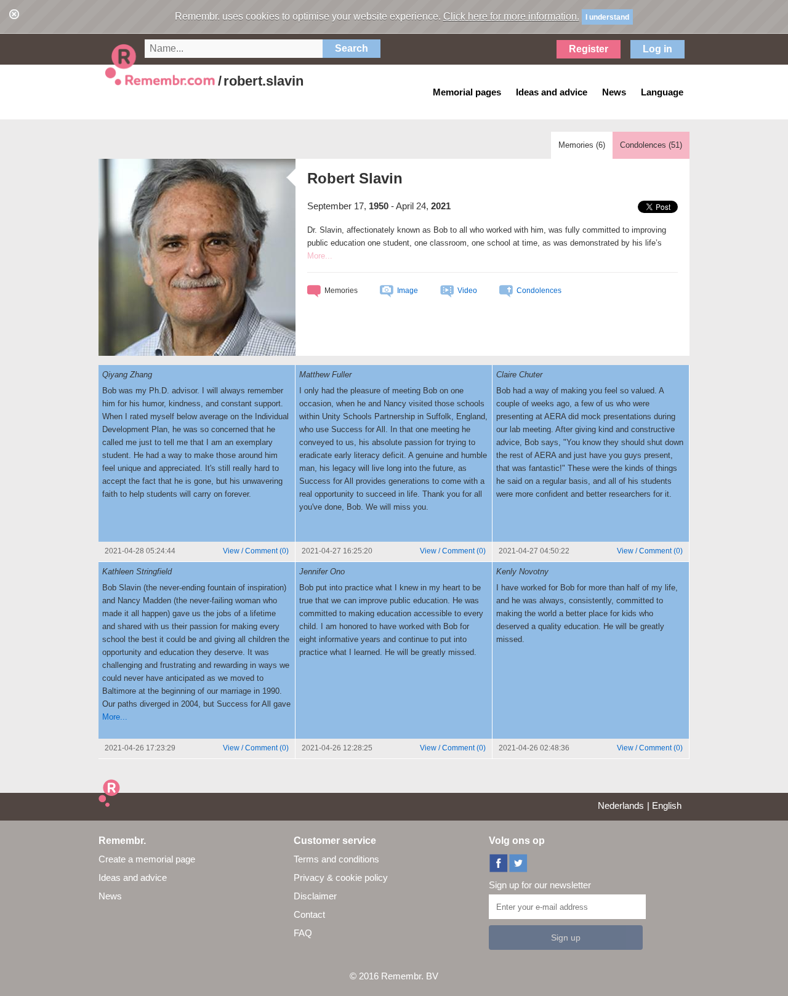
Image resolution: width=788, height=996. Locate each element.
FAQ (303, 933)
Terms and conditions (336, 859)
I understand (607, 17)
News (110, 896)
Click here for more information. (511, 16)
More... (114, 716)
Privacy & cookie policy (341, 877)
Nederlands (621, 805)
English (666, 805)
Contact (309, 914)
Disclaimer (315, 896)
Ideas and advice (132, 877)
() (256, 551)
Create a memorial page (146, 859)
